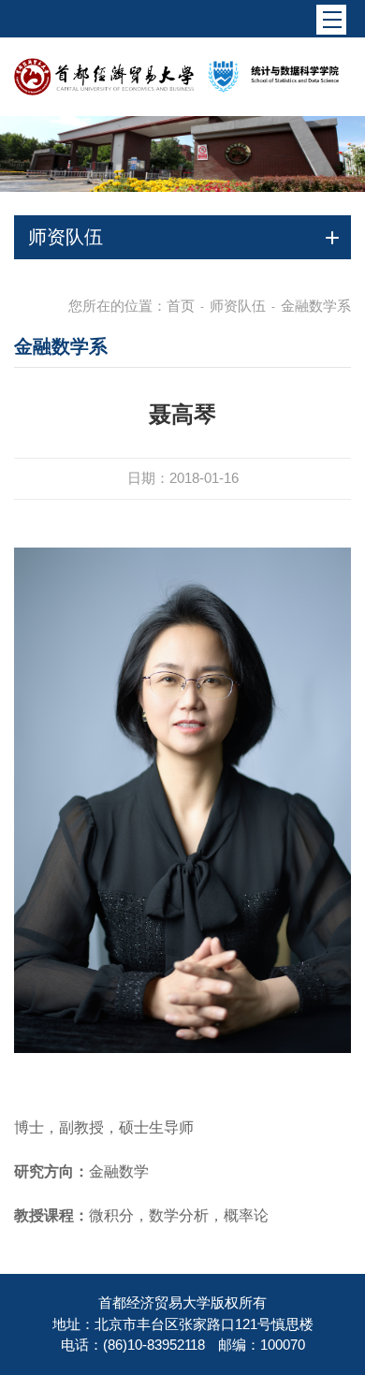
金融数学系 (316, 306)
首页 (181, 306)
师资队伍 (238, 306)
